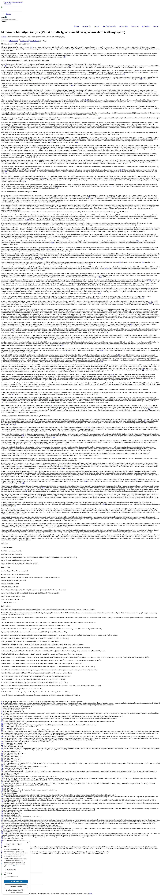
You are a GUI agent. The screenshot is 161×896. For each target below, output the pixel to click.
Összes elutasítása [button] (16, 886)
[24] (89, 197)
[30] (64, 247)
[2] (64, 57)
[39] (150, 288)
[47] (66, 350)
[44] (13, 330)
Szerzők (96, 26)
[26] (152, 229)
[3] (6, 66)
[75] (7, 512)
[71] (26, 491)
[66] (62, 468)
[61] (15, 424)
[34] (143, 262)
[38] (149, 280)
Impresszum (134, 26)
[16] (77, 142)
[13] (121, 134)
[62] (89, 427)
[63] (23, 435)
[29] (52, 242)
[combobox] (9, 19)
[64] (54, 437)
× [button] (27, 843)
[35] (90, 264)
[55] (97, 394)
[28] (137, 241)
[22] (109, 186)
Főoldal (76, 26)
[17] (35, 168)
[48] (101, 350)
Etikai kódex (146, 26)
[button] (16, 890)
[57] (49, 405)
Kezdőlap (3, 37)
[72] (138, 502)
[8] (141, 79)
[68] (85, 481)
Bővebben (16, 866)
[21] (24, 181)
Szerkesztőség (123, 26)
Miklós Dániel (13, 41)
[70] (43, 487)
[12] (96, 114)
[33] (120, 262)
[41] (143, 298)
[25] (28, 220)
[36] (106, 268)
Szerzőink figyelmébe (109, 26)
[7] (40, 79)
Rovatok (155, 26)
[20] (42, 178)
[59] (145, 421)
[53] (112, 374)
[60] (8, 424)
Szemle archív (86, 26)
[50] (119, 355)
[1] (32, 47)
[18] (121, 170)
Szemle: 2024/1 (34, 41)
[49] (34, 352)
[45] (106, 332)
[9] (32, 80)
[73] (104, 504)
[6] (1, 711)
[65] (17, 466)
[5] (138, 70)
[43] (131, 324)
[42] (150, 303)
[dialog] (16, 867)
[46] (62, 345)
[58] (149, 409)
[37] (100, 277)
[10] (72, 85)
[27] (67, 238)
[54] (12, 394)
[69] (23, 483)
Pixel (90, 893)
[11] (86, 100)
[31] (49, 249)
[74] (15, 506)
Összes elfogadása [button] (16, 881)
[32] (41, 259)
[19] (6, 171)
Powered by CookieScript (16, 892)
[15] (51, 140)
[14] (67, 139)
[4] (69, 66)
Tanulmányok (24, 41)
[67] (136, 479)
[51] (102, 361)
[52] (143, 370)
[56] (2, 402)
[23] (57, 188)
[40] (100, 293)
